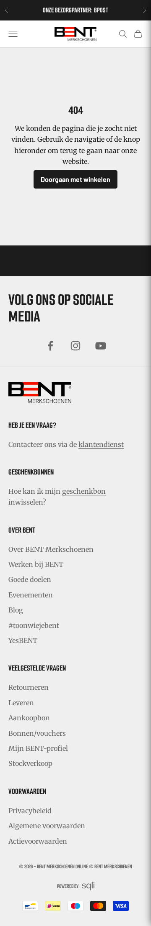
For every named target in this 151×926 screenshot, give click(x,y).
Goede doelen (29, 579)
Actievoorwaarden (37, 841)
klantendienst (101, 444)
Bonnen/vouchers (37, 733)
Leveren (21, 703)
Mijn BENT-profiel (38, 748)
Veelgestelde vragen (37, 668)
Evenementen (30, 595)
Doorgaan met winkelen (75, 179)
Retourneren (28, 687)
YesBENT (22, 640)
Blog (15, 610)
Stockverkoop (30, 763)
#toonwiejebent (33, 625)
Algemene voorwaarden (46, 825)
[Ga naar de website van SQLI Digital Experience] (88, 886)
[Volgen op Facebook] (50, 346)
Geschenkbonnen (31, 472)
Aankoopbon (29, 718)
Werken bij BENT (35, 564)
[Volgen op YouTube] (101, 346)
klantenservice (96, 14)
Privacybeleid (30, 810)
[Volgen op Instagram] (75, 346)
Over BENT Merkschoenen (51, 549)
